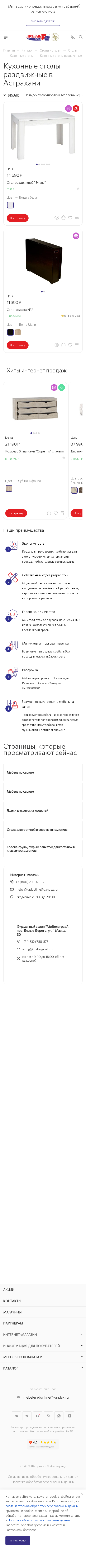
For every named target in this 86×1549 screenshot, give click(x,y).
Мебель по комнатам (22, 1357)
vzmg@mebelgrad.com (38, 949)
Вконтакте (16, 1415)
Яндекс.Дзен (69, 1415)
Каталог (11, 1368)
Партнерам (13, 1323)
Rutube (37, 1415)
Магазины (12, 1312)
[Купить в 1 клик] (63, 217)
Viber (48, 1415)
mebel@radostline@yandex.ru (37, 889)
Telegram (27, 1415)
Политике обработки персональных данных (39, 1520)
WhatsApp (58, 1415)
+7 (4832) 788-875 (35, 941)
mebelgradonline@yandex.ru (46, 1397)
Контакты (12, 1301)
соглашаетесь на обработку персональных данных (41, 1506)
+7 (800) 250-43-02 (30, 882)
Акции (8, 1289)
